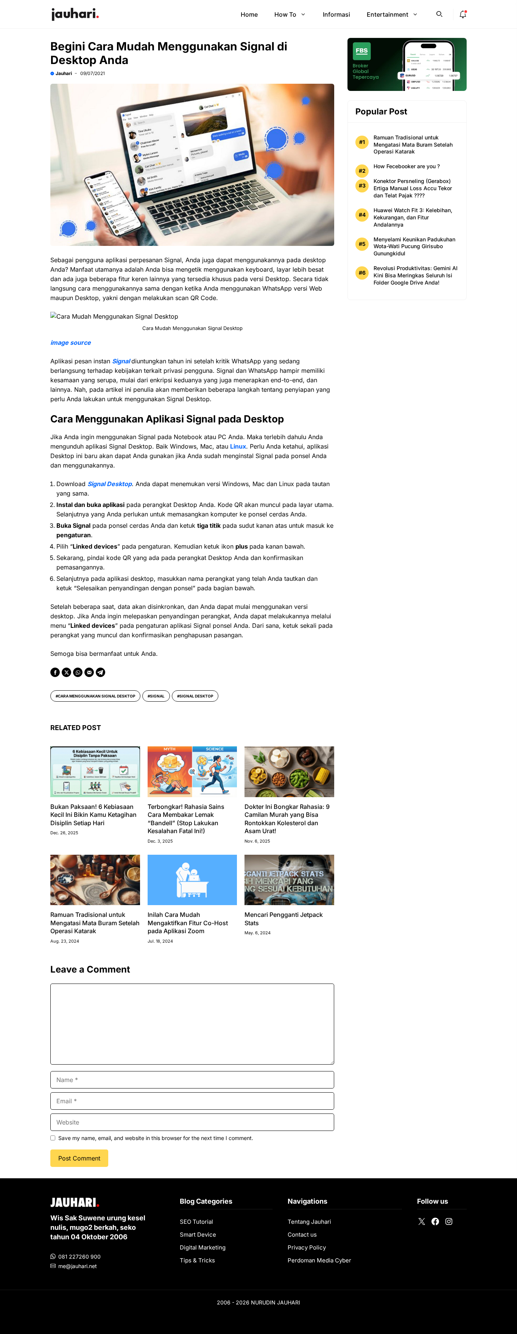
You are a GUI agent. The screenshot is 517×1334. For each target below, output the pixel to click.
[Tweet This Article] (66, 672)
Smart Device (198, 1234)
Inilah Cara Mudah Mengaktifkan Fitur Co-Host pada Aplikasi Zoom (188, 923)
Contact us (302, 1234)
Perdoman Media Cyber (319, 1260)
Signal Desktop (196, 696)
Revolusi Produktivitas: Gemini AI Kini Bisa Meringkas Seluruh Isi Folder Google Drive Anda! (416, 275)
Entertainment (387, 14)
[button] (439, 13)
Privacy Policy (307, 1247)
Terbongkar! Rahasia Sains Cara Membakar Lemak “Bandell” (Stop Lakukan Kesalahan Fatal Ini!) (186, 819)
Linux (238, 446)
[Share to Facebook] (55, 672)
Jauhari (64, 73)
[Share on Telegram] (100, 672)
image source (70, 342)
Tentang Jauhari (309, 1221)
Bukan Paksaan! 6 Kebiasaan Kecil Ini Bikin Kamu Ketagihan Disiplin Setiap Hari (93, 815)
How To (285, 14)
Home (249, 14)
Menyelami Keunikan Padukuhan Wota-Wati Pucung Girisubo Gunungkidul (414, 246)
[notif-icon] (463, 14)
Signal (157, 696)
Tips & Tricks (197, 1260)
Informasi (336, 14)
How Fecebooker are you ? (407, 166)
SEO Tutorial (196, 1221)
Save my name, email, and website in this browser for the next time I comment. (155, 1138)
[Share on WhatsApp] (78, 672)
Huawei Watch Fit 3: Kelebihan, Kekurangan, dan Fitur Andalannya (413, 217)
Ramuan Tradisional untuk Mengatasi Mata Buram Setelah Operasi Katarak (95, 923)
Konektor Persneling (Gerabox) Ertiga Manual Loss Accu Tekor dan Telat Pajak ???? (413, 188)
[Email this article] (89, 672)
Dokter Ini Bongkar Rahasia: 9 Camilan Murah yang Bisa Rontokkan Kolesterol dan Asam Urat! (287, 819)
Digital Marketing (203, 1247)
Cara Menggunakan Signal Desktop (96, 696)
